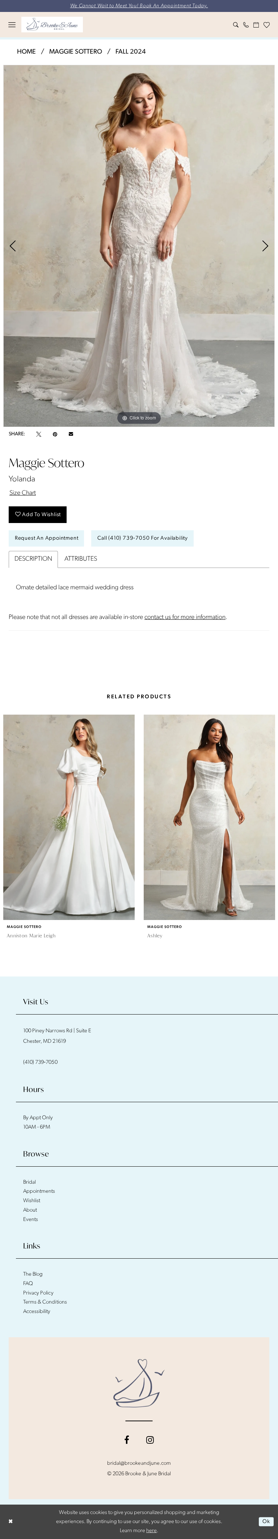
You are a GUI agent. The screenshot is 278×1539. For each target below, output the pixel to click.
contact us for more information (185, 617)
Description (33, 559)
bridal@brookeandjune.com (139, 1463)
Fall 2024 (130, 52)
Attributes (80, 559)
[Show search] (236, 25)
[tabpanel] (139, 246)
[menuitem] (12, 24)
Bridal (29, 1182)
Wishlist (31, 1201)
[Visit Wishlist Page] (266, 25)
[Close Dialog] (10, 1521)
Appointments (39, 1191)
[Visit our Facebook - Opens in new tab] (127, 1439)
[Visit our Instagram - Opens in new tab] (150, 1439)
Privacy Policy (38, 1293)
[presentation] (69, 817)
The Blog (33, 1274)
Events (30, 1219)
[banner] (52, 24)
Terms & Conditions (45, 1302)
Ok (266, 1522)
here (151, 1531)
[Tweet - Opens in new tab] (39, 434)
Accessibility (37, 1311)
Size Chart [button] (22, 493)
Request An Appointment (47, 538)
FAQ (28, 1284)
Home (26, 52)
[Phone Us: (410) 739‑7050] (246, 25)
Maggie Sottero (75, 52)
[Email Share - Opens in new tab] (70, 434)
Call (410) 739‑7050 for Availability (142, 538)
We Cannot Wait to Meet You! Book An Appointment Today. (139, 6)
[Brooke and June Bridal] (139, 1383)
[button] (12, 24)
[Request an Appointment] (256, 25)
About (30, 1210)
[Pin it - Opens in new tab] (55, 434)
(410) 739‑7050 (40, 1062)
